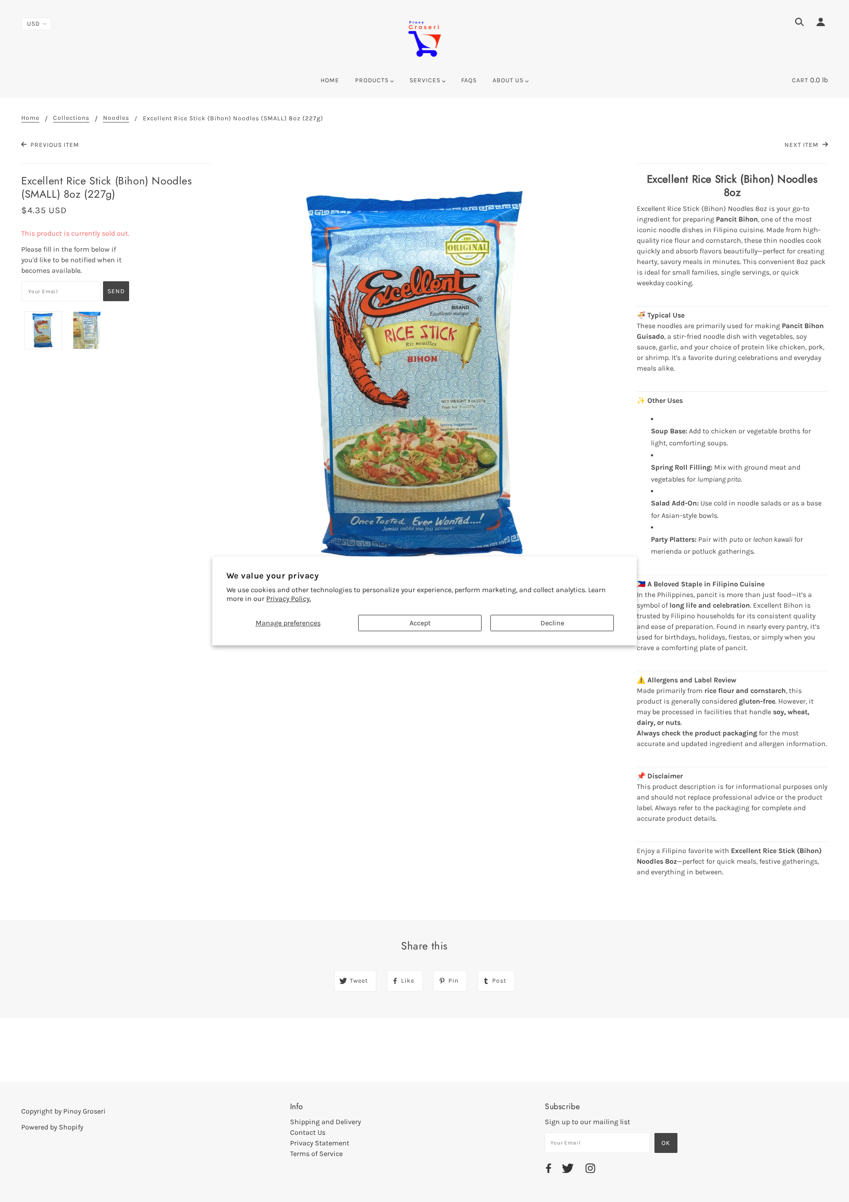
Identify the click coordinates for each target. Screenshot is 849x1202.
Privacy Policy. (288, 599)
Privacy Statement (319, 1143)
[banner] (424, 38)
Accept (420, 623)
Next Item (802, 145)
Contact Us (307, 1132)
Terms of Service (316, 1153)
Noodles (116, 118)
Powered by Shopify (52, 1127)
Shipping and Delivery (325, 1122)
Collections (71, 118)
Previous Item (54, 145)
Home (30, 118)
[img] (799, 23)
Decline (552, 623)
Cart (800, 80)
